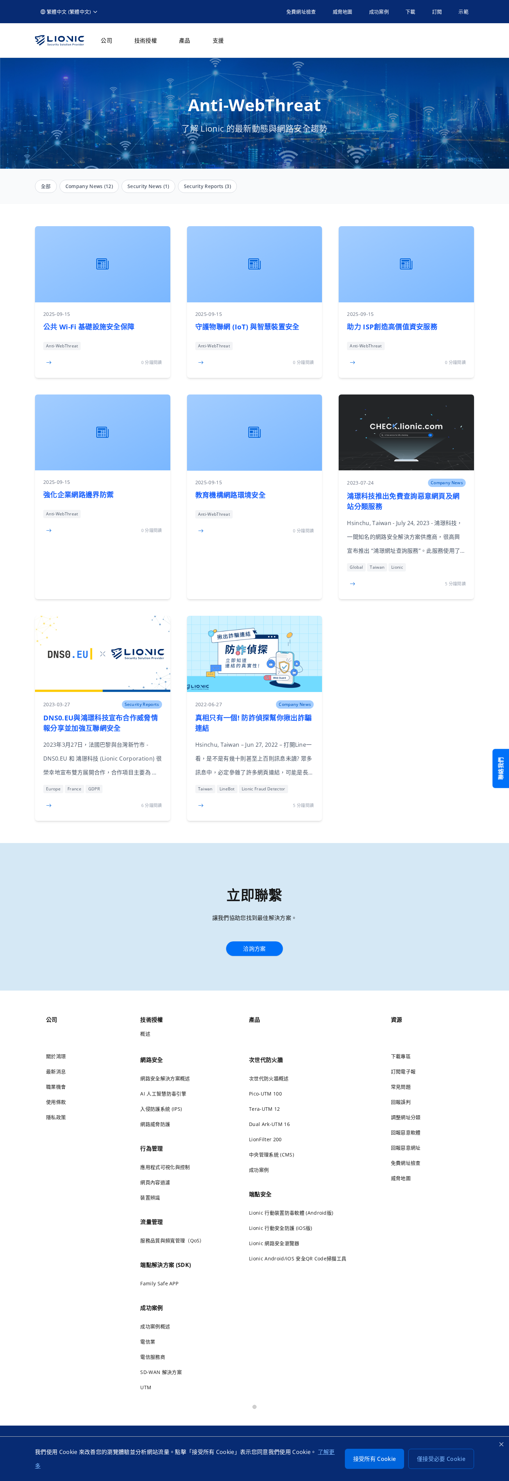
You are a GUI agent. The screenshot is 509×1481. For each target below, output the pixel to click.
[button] (69, 12)
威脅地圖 (342, 11)
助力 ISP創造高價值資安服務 (392, 326)
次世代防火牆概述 (269, 1078)
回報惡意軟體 (406, 1132)
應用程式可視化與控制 (165, 1167)
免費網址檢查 (301, 11)
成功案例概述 (155, 1326)
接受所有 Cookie (374, 1459)
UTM (145, 1387)
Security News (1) (148, 186)
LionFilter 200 (265, 1139)
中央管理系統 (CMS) (271, 1154)
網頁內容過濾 (155, 1182)
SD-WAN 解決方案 (161, 1372)
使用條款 (56, 1102)
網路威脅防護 (155, 1124)
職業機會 (56, 1086)
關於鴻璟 (56, 1056)
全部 (46, 186)
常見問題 (401, 1086)
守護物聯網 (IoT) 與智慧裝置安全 (247, 326)
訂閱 (437, 11)
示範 (463, 11)
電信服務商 (152, 1357)
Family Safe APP (159, 1283)
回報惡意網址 (406, 1147)
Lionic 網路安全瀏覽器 (274, 1243)
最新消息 (56, 1071)
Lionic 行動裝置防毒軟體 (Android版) (291, 1212)
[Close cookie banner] (501, 1444)
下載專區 (401, 1056)
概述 (145, 1033)
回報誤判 (401, 1102)
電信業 (147, 1341)
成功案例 (379, 11)
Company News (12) (89, 186)
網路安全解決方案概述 (165, 1078)
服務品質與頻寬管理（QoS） (172, 1240)
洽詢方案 (254, 948)
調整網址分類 (406, 1117)
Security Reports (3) (207, 186)
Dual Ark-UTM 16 (269, 1124)
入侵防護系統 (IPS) (161, 1109)
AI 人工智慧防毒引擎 (163, 1093)
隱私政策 (56, 1117)
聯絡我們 (500, 768)
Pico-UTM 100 (265, 1093)
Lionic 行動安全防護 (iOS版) (280, 1228)
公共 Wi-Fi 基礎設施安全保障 (88, 326)
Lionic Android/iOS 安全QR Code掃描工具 (297, 1258)
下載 (410, 11)
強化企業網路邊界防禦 (78, 494)
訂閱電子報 (403, 1071)
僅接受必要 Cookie (441, 1459)
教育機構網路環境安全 (230, 495)
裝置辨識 (150, 1197)
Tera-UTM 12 (264, 1109)
